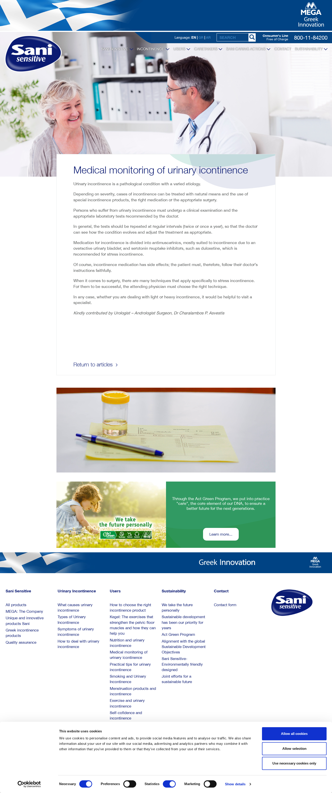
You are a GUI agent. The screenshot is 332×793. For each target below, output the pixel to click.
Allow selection (294, 748)
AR (208, 37)
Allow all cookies (294, 734)
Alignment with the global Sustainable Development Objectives (184, 647)
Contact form (225, 605)
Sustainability (309, 49)
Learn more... (220, 534)
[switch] (129, 784)
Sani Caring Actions (246, 49)
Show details (235, 784)
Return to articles (93, 364)
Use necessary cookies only (294, 763)
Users (179, 49)
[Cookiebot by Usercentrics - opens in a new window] (29, 784)
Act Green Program (178, 634)
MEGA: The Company (24, 611)
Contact (282, 49)
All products (16, 605)
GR (201, 37)
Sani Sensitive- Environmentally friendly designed (182, 664)
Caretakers (206, 49)
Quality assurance (21, 642)
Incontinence (151, 49)
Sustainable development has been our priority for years (183, 622)
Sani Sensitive (115, 49)
